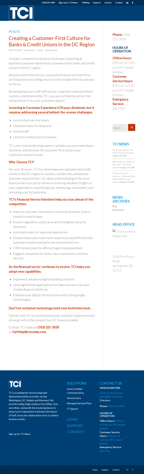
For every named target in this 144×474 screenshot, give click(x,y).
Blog (41, 50)
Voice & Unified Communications (75, 391)
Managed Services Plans (79, 403)
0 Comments (29, 50)
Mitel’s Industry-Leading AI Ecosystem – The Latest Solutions (124, 164)
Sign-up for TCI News (68, 2)
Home (72, 419)
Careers (108, 2)
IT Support (72, 408)
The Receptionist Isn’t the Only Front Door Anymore (123, 151)
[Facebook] (132, 2)
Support (97, 2)
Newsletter (118, 210)
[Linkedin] (127, 2)
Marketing (52, 50)
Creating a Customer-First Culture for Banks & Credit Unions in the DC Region (52, 41)
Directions (105, 400)
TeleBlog (85, 2)
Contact (119, 2)
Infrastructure (74, 398)
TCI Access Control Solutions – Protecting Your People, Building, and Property (124, 177)
